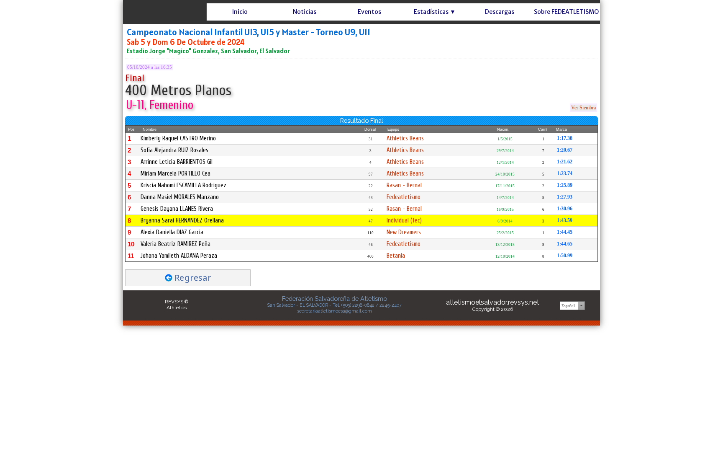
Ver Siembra (583, 108)
